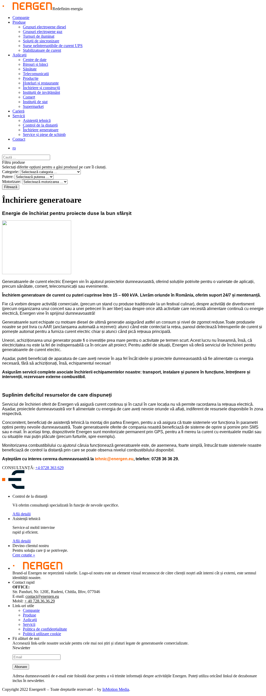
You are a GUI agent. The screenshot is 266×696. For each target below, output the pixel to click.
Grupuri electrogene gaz (42, 31)
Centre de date (34, 59)
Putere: (8, 176)
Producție (30, 78)
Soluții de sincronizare (41, 41)
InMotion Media (115, 689)
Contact (18, 139)
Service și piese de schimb (44, 134)
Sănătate (30, 69)
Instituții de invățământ (41, 92)
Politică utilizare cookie (42, 634)
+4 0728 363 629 (49, 467)
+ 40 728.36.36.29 (39, 601)
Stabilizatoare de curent (42, 50)
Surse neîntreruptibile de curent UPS (53, 45)
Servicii (18, 116)
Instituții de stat (35, 102)
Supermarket (33, 106)
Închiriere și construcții (41, 88)
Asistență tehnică (37, 120)
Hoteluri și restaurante (41, 83)
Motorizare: (11, 181)
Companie (20, 17)
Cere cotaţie (23, 555)
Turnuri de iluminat (38, 36)
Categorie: (10, 171)
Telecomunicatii (36, 73)
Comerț (29, 97)
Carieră (18, 111)
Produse (19, 22)
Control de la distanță (40, 125)
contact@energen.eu (42, 596)
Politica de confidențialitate (45, 629)
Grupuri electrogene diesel (44, 27)
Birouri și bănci (35, 64)
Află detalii (21, 514)
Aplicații (19, 55)
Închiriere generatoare (40, 130)
